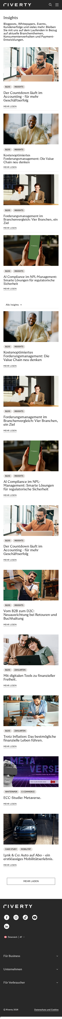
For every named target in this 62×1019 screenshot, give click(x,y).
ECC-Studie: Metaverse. (22, 798)
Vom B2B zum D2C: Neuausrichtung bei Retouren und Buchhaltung (30, 614)
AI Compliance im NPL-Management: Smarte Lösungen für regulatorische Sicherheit (30, 280)
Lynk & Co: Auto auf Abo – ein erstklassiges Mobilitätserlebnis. (28, 857)
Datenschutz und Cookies (46, 1010)
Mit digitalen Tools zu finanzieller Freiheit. (29, 677)
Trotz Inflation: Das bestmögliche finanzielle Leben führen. (29, 738)
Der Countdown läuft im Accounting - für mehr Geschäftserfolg (22, 96)
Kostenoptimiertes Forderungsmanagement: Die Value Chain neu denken (28, 159)
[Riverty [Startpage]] (17, 5)
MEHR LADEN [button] (31, 881)
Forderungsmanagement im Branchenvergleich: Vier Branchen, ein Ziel (30, 219)
